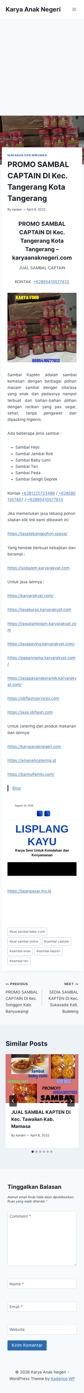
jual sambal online (24, 941)
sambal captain (56, 941)
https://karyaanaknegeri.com (34, 746)
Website (17, 1329)
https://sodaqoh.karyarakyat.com (38, 568)
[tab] (33, 1151)
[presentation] (42, 1078)
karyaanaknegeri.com (42, 257)
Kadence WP (63, 1378)
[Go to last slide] (13, 1101)
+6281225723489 (38, 493)
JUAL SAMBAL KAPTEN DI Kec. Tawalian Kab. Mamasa (41, 1119)
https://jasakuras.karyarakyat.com (39, 609)
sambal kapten (48, 951)
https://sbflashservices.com (33, 698)
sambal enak (20, 951)
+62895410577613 (51, 281)
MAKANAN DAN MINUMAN (27, 155)
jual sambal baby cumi (27, 931)
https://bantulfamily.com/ (30, 774)
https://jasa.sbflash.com (30, 712)
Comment (20, 1216)
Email (16, 1306)
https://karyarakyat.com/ (30, 595)
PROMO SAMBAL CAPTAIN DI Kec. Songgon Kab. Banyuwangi (22, 997)
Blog (16, 788)
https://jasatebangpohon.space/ (37, 533)
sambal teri (19, 961)
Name (17, 1284)
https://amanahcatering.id (31, 760)
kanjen (17, 209)
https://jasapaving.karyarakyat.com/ (41, 644)
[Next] (71, 1101)
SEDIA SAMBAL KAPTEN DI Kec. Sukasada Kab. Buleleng (63, 997)
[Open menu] (74, 9)
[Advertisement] (42, 63)
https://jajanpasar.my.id (29, 891)
